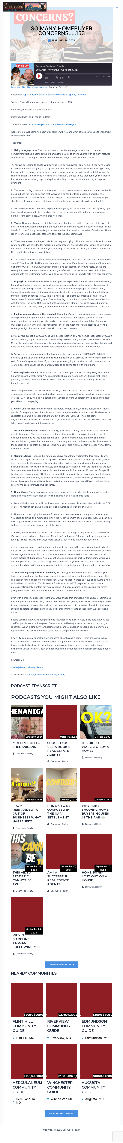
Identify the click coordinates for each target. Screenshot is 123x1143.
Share (61, 82)
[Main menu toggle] (117, 7)
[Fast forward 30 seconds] (71, 78)
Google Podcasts (58, 94)
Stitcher (82, 94)
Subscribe (50, 82)
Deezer (43, 94)
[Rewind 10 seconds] (57, 78)
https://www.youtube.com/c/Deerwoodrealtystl (52, 124)
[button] (61, 964)
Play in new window (37, 87)
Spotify (72, 94)
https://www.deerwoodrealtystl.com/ (46, 674)
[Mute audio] (49, 78)
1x (63, 78)
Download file (18, 87)
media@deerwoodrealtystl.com (27, 667)
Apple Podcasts (30, 94)
